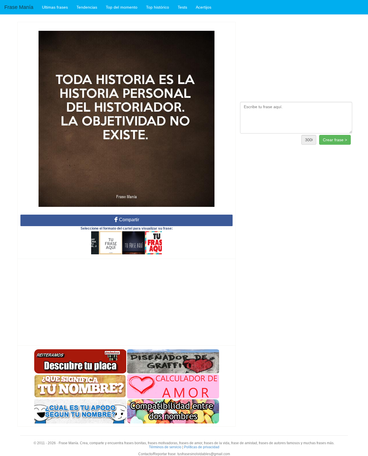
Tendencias (86, 7)
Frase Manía (18, 7)
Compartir (128, 219)
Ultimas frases (55, 7)
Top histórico (157, 7)
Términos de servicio (165, 447)
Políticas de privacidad (201, 447)
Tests (182, 7)
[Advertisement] (126, 302)
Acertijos (203, 7)
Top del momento (121, 7)
